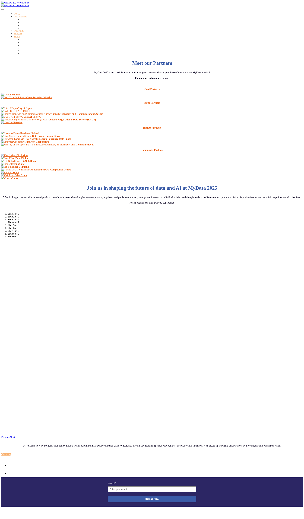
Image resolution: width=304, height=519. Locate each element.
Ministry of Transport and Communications (70, 144)
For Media (25, 51)
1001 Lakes (22, 155)
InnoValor (19, 164)
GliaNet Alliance (29, 161)
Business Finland (30, 133)
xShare (14, 178)
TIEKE (15, 172)
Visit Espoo (21, 175)
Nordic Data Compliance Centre (53, 169)
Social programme (28, 28)
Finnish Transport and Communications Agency (77, 114)
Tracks (23, 25)
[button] (6, 454)
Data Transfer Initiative (39, 97)
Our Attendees (26, 45)
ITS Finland (22, 166)
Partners (19, 31)
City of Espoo (25, 108)
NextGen (17, 122)
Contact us (25, 48)
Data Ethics (21, 158)
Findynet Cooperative (37, 141)
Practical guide (27, 42)
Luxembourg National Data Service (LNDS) (72, 119)
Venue (23, 39)
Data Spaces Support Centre (47, 136)
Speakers (24, 22)
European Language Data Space (53, 139)
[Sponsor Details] (6, 94)
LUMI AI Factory (31, 116)
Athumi (15, 94)
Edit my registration (29, 54)
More (17, 36)
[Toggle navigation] (2, 9)
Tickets (18, 34)
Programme (20, 17)
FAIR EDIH (23, 111)
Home (17, 14)
